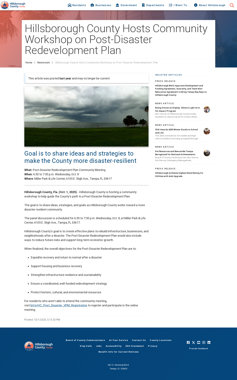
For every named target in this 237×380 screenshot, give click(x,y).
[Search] (232, 5)
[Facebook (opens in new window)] (188, 342)
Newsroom (43, 62)
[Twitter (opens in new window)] (193, 342)
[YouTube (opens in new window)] (198, 342)
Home (28, 62)
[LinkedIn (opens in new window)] (209, 342)
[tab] (77, 5)
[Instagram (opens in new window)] (203, 342)
